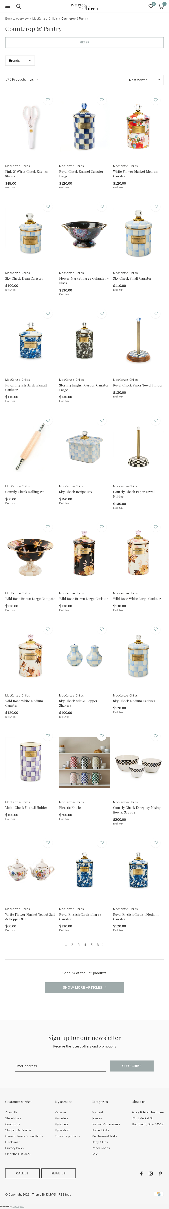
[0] (161, 6)
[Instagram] (151, 1173)
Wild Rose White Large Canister (137, 598)
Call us (22, 1173)
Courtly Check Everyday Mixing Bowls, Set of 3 (137, 809)
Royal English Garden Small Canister (26, 387)
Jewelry (97, 1118)
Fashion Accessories (106, 1124)
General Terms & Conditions (24, 1136)
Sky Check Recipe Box (75, 492)
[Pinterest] (160, 1173)
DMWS (51, 1194)
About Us (11, 1112)
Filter (84, 42)
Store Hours (13, 1118)
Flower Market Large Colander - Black (83, 280)
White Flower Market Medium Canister (135, 173)
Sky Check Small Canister (132, 278)
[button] (8, 6)
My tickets (61, 1124)
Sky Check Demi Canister (24, 278)
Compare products (67, 1136)
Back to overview (17, 18)
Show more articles (83, 987)
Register (60, 1112)
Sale (95, 1154)
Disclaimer (12, 1142)
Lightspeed (18, 1206)
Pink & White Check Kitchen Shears (26, 173)
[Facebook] (141, 1173)
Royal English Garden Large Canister (80, 916)
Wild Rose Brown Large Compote (30, 598)
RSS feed (65, 1194)
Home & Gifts (100, 1130)
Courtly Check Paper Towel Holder (134, 494)
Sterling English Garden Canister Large (84, 387)
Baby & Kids (100, 1142)
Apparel (97, 1112)
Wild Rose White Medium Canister (24, 703)
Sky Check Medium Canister (134, 701)
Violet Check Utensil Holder (26, 807)
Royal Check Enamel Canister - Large (82, 173)
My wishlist (62, 1130)
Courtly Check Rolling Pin (24, 492)
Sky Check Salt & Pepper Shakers (78, 703)
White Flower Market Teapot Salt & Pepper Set (30, 916)
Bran (14, 60)
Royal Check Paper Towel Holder (138, 385)
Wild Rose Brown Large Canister (83, 598)
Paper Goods (101, 1148)
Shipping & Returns (18, 1130)
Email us (58, 1173)
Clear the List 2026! (18, 1154)
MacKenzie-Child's (45, 18)
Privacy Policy (14, 1148)
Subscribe (131, 1066)
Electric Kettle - (71, 807)
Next (102, 945)
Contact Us (12, 1124)
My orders (61, 1118)
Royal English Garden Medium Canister (135, 916)
